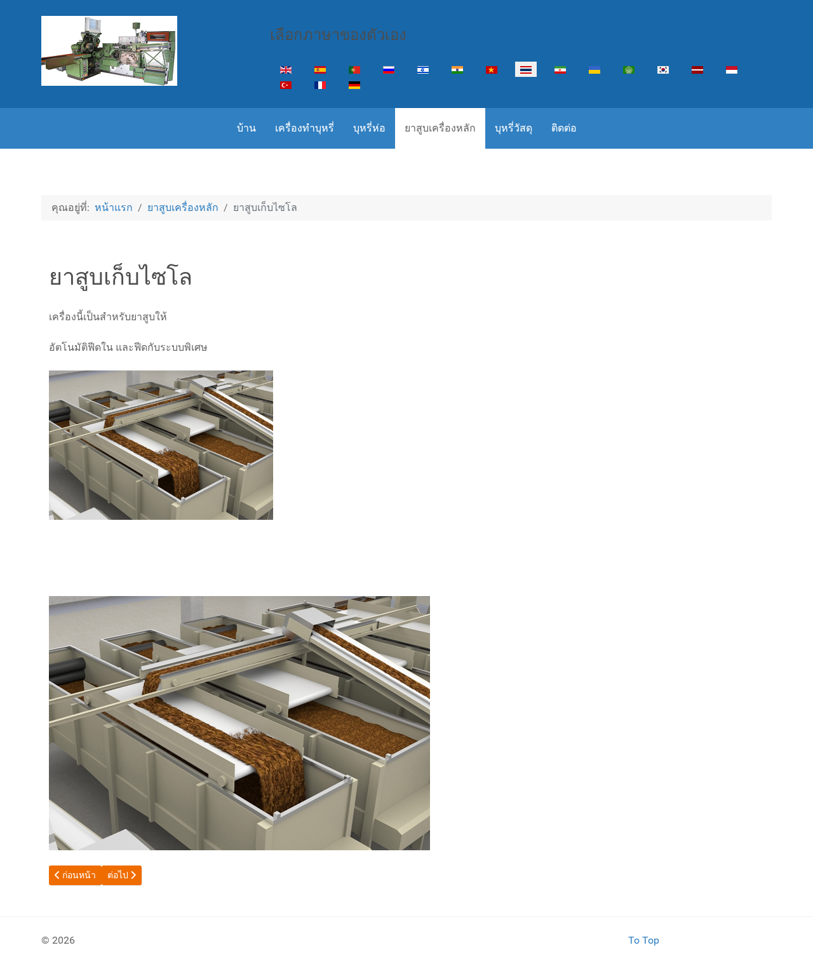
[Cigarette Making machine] (109, 51)
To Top (643, 940)
